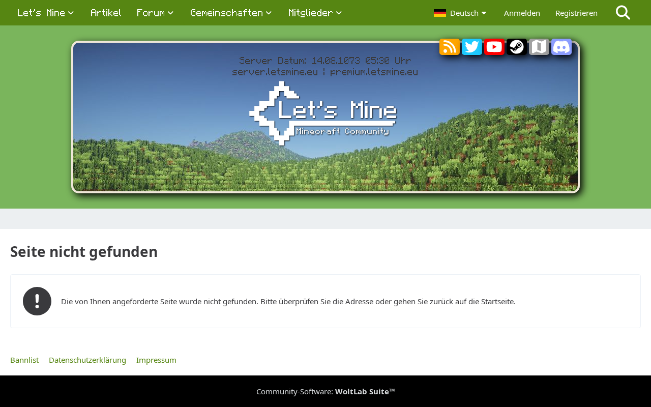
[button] (461, 12)
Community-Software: (325, 391)
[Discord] (561, 51)
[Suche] (623, 12)
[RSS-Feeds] (449, 49)
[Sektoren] (539, 49)
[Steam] (517, 51)
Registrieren (576, 13)
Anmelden (522, 13)
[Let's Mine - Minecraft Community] (325, 115)
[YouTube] (494, 51)
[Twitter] (472, 51)
